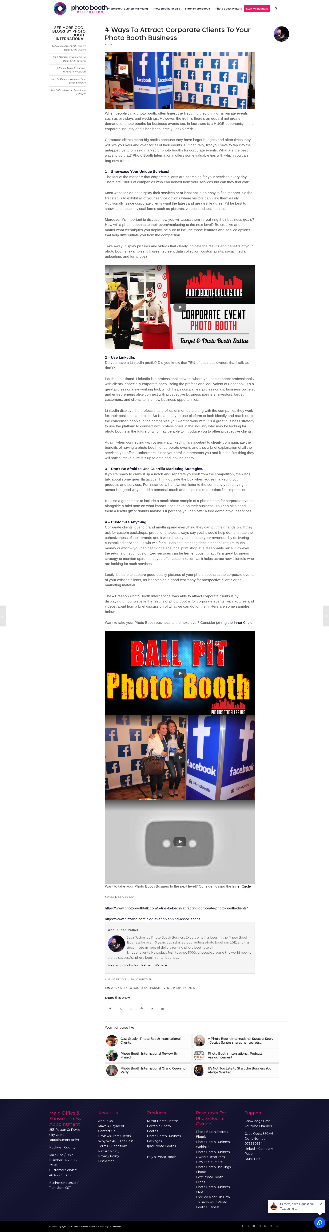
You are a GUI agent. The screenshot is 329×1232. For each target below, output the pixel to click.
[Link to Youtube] (254, 1226)
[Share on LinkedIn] (152, 1008)
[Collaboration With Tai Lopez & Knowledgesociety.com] (326, 616)
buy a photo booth (128, 988)
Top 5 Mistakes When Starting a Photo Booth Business (69, 58)
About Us (105, 1121)
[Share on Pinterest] (141, 1008)
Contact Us (106, 1131)
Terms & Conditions (112, 1146)
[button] (180, 307)
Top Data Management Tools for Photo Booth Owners (69, 47)
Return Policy (108, 1151)
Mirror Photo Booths (162, 1121)
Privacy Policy (108, 1156)
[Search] (276, 8)
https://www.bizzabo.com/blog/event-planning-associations (152, 919)
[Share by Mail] (162, 1008)
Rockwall (56, 1147)
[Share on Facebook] (110, 1008)
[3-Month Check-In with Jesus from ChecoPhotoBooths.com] (3, 616)
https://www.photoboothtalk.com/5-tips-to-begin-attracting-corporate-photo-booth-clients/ (176, 908)
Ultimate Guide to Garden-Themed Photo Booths (71, 69)
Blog (108, 44)
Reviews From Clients (114, 1136)
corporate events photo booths (169, 988)
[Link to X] (248, 1226)
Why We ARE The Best (115, 1141)
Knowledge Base (257, 1121)
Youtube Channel (258, 1126)
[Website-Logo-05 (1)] (81, 8)
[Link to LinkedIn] (265, 1226)
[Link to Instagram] (260, 1226)
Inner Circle (243, 623)
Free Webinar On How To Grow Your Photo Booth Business (213, 1202)
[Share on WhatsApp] (131, 1008)
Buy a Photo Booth (161, 1157)
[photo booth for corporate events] (180, 80)
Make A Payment (111, 1126)
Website (160, 965)
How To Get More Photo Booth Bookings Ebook (213, 1167)
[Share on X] (120, 1008)
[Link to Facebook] (242, 1226)
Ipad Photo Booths (161, 1146)
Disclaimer (106, 1161)
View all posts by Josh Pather (130, 965)
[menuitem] (127, 8)
